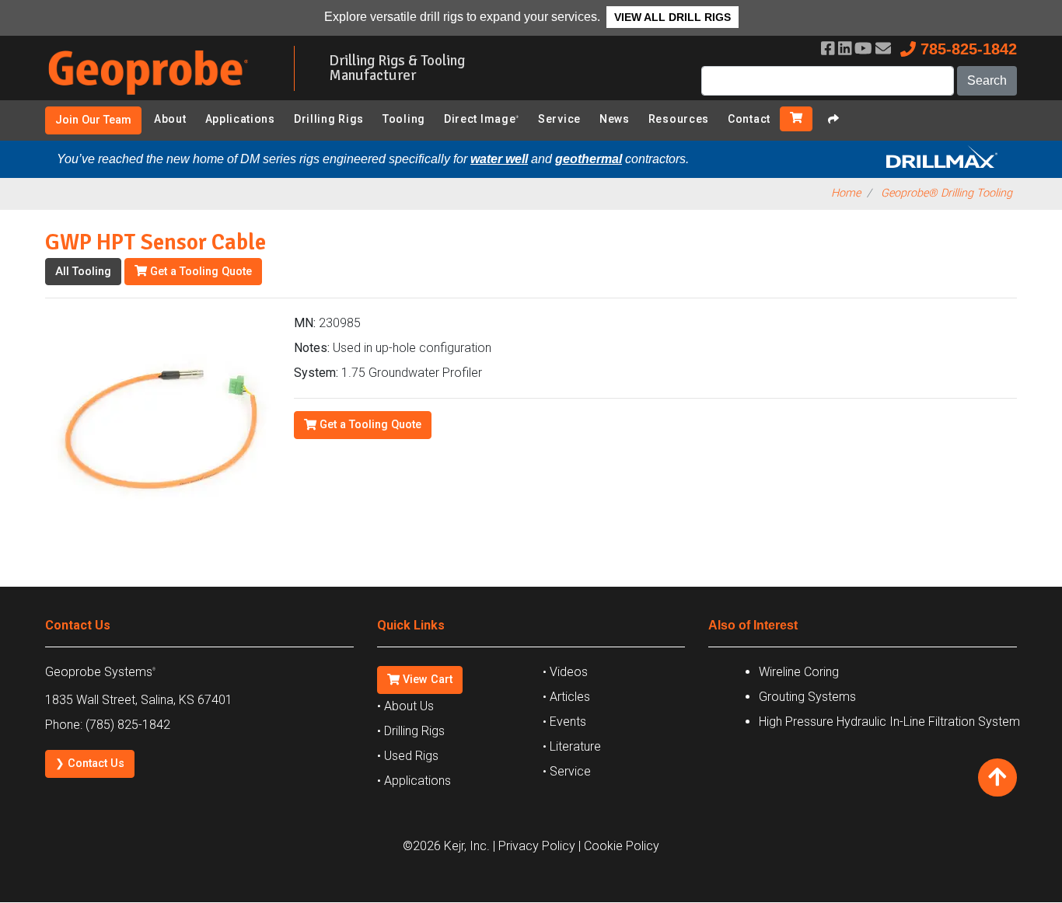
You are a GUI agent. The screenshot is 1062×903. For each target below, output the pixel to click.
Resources (678, 119)
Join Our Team (93, 120)
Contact (749, 119)
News (614, 119)
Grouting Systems (807, 696)
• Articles (566, 696)
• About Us (405, 706)
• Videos (565, 671)
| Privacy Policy (534, 845)
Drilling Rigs (329, 119)
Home (846, 193)
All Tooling (83, 271)
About (170, 119)
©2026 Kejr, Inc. (446, 845)
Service (559, 119)
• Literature (572, 746)
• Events (564, 721)
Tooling (404, 119)
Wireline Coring (799, 671)
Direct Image (481, 119)
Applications (240, 119)
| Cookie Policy (618, 845)
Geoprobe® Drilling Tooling (946, 193)
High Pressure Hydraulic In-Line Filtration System (889, 721)
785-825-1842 (966, 49)
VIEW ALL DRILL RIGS (672, 17)
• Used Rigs (407, 755)
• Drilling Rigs (411, 730)
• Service (567, 771)
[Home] (158, 97)
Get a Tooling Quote (199, 271)
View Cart (426, 679)
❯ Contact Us (89, 763)
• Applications (414, 780)
